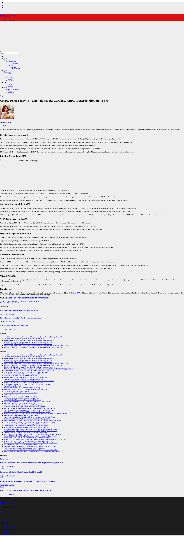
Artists (13, 75)
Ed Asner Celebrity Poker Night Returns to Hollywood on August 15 (25, 406)
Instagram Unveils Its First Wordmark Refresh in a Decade (21, 415)
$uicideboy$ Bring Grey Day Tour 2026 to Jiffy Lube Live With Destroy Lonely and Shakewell (33, 347)
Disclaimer (7, 526)
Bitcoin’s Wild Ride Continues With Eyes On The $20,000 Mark (19, 301)
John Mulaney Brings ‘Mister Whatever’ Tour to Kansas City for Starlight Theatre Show (30, 431)
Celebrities (11, 80)
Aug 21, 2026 (4, 466)
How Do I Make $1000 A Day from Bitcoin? (14, 325)
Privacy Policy (8, 529)
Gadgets (10, 86)
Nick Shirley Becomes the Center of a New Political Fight (21, 398)
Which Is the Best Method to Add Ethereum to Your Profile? (19, 310)
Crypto (14, 67)
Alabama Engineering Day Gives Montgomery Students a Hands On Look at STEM (29, 408)
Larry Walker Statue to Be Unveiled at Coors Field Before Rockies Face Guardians (29, 381)
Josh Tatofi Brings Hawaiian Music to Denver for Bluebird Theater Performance (28, 344)
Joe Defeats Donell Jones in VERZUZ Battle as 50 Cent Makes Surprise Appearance (29, 340)
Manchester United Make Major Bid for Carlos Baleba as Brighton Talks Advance (29, 370)
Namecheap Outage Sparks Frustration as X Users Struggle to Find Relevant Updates (29, 417)
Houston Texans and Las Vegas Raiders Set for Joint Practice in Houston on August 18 (30, 410)
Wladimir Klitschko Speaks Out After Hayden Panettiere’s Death (23, 379)
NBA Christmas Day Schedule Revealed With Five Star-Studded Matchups (26, 427)
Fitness (10, 91)
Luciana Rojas (6, 122)
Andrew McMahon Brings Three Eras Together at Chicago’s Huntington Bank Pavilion (30, 436)
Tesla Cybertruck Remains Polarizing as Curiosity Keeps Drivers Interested (26, 425)
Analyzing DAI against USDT (9, 303)
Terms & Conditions (10, 527)
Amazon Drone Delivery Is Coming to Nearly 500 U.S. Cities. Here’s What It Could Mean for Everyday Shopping (38, 369)
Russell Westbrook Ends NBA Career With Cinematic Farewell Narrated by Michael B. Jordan (32, 420)
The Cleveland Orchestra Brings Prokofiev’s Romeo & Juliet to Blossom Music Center (30, 422)
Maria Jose (12, 322)
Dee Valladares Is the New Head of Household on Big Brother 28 (24, 338)
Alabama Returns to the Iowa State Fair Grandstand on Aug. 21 (23, 388)
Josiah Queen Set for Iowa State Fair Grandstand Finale (20, 393)
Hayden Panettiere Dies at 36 (12, 386)
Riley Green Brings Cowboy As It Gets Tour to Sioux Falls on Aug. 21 (25, 389)
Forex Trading (16, 68)
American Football (13, 89)
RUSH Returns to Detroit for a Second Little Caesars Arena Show (24, 382)
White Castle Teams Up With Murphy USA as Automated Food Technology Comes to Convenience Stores (36, 345)
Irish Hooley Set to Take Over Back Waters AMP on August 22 (23, 405)
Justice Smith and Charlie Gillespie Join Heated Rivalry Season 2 (23, 444)
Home (6, 519)
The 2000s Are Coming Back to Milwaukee (17, 391)
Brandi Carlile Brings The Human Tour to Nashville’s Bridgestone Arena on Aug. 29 (29, 367)
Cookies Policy (8, 531)
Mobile (10, 84)
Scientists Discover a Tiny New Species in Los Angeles (20, 396)
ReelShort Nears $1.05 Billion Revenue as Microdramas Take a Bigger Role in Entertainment (32, 451)
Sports (6, 87)
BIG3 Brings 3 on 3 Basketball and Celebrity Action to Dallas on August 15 (27, 412)
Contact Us (7, 534)
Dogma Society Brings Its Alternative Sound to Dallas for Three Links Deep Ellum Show (31, 450)
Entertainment (8, 72)
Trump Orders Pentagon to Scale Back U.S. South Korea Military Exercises (27, 384)
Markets (10, 65)
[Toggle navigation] (1, 51)
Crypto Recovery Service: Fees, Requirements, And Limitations (20, 318)
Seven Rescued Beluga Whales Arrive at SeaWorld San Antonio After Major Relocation (30, 443)
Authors (6, 533)
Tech (5, 82)
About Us (7, 522)
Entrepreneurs (12, 61)
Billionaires (15, 63)
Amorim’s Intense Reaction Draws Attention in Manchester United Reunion (27, 401)
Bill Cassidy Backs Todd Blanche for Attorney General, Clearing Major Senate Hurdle (30, 446)
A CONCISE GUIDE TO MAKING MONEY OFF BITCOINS (28, 298)
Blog (5, 70)
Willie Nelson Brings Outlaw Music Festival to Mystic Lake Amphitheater (26, 372)
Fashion (10, 77)
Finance (6, 60)
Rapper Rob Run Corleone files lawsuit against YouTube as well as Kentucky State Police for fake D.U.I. (36, 439)
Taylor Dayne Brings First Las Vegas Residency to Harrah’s (22, 374)
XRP (78, 293)
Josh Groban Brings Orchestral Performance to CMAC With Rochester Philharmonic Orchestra (32, 434)
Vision (6, 524)
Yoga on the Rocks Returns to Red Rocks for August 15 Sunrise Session (26, 424)
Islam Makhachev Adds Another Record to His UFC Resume (22, 400)
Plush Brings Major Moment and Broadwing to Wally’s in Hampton (24, 448)
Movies (10, 79)
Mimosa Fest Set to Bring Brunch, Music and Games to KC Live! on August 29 (28, 342)
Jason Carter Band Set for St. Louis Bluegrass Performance (22, 403)
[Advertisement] (92, 36)
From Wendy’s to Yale (10, 394)
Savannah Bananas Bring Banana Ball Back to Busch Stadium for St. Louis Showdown (30, 429)
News (5, 58)
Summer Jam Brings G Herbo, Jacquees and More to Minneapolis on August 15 (28, 441)
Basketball (11, 92)
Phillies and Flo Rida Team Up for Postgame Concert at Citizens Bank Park (27, 438)
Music (9, 74)
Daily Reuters (8, 15)
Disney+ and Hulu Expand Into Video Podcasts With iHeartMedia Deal (25, 432)
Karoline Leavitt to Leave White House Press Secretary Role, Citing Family (27, 419)
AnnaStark (11, 314)
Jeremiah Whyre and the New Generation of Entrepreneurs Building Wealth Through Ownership (33, 337)
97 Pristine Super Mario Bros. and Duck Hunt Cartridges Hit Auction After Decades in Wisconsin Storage (36, 413)
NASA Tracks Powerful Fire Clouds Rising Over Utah (20, 375)
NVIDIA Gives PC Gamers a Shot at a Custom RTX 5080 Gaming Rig (25, 377)
